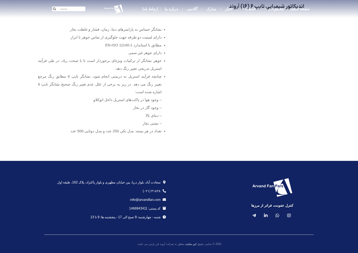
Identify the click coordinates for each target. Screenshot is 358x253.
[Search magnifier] (54, 9)
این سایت (190, 244)
